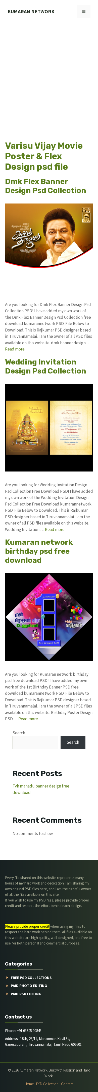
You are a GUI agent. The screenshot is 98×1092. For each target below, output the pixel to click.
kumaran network (31, 11)
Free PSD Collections (31, 977)
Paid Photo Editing (29, 985)
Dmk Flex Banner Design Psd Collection (45, 186)
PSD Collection (47, 1084)
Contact (67, 1084)
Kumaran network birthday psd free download (39, 551)
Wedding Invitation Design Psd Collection (45, 367)
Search (19, 733)
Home (29, 1084)
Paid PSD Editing (26, 994)
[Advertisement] (49, 74)
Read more (15, 349)
